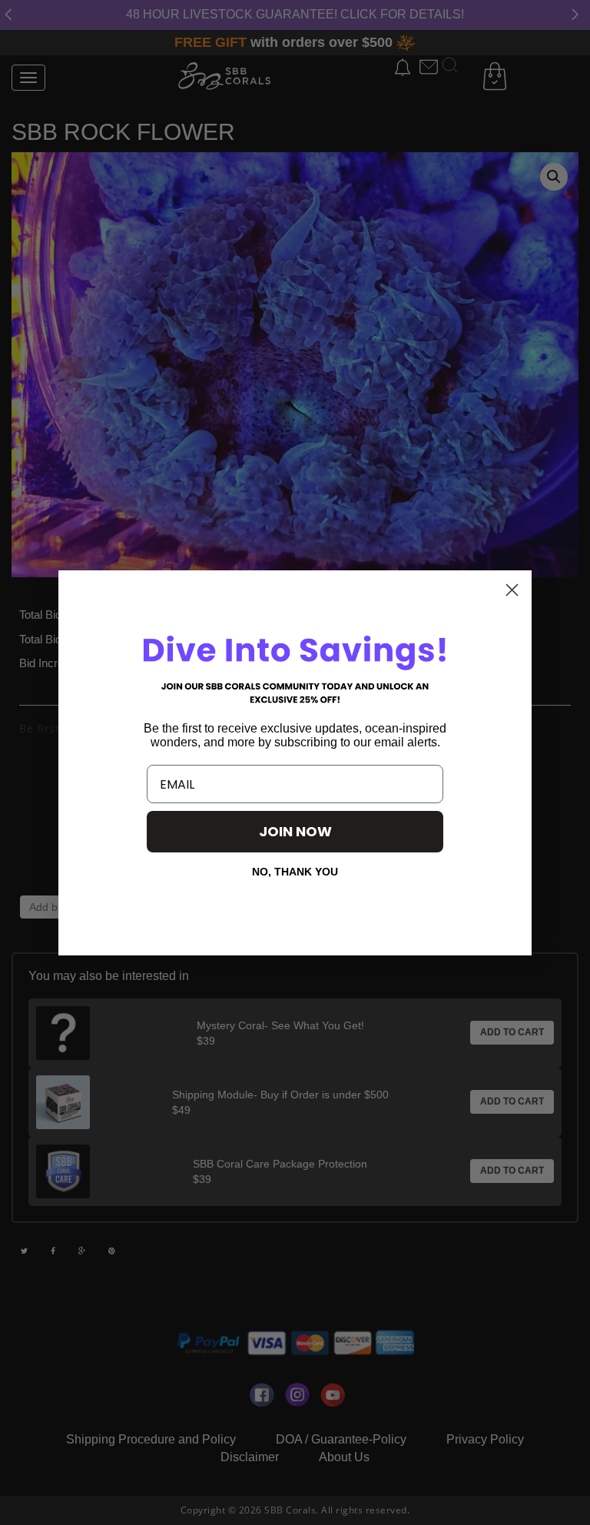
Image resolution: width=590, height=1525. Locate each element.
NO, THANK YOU (295, 871)
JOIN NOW (295, 831)
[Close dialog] (512, 589)
